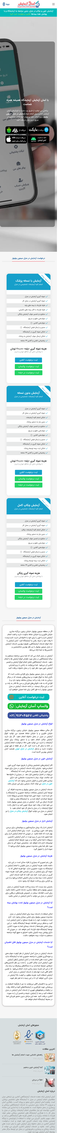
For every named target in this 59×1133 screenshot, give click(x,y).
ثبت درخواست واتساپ (28, 366)
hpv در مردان (37, 1079)
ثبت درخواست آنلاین (28, 360)
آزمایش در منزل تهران (24, 748)
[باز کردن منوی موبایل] (53, 4)
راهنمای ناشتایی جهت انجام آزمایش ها (27, 1054)
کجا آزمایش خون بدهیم (33, 1067)
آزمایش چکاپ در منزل (19, 811)
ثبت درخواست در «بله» (28, 372)
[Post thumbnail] (50, 1058)
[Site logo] (28, 4)
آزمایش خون (22, 1123)
